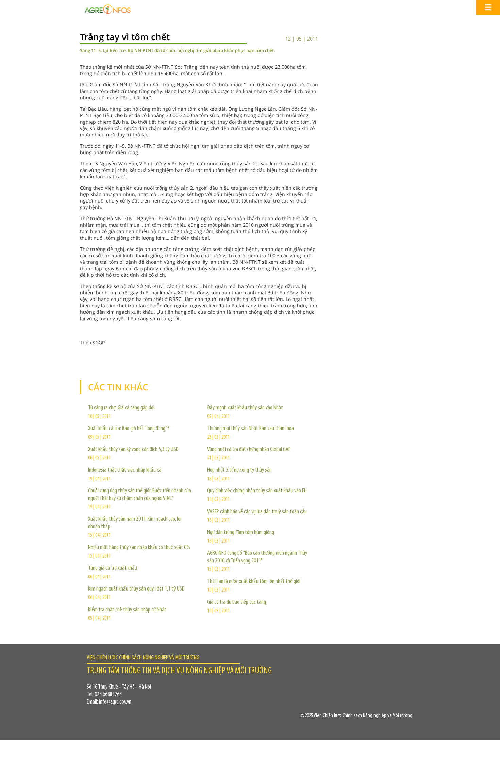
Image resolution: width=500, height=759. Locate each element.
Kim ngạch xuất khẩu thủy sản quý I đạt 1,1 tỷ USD (136, 589)
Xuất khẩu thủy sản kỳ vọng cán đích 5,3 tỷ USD (133, 450)
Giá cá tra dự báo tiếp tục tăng (236, 602)
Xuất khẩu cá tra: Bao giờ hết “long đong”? (128, 429)
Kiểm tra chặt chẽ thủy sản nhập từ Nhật (127, 610)
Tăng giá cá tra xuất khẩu (112, 568)
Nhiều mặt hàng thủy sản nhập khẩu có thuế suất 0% (139, 548)
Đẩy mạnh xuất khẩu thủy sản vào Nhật (245, 408)
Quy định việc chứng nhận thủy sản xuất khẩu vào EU (257, 491)
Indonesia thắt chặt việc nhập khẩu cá (124, 470)
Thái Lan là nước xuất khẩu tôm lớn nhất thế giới (253, 582)
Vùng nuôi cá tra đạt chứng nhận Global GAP (249, 450)
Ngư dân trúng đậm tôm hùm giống (240, 533)
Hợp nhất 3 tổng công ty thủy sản (239, 470)
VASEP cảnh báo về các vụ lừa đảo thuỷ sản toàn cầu (257, 512)
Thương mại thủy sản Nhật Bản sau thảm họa (250, 429)
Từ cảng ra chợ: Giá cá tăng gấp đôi (121, 408)
